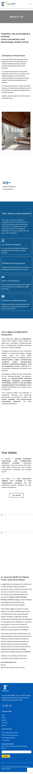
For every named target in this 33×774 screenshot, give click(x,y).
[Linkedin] (6, 705)
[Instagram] (10, 705)
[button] (24, 4)
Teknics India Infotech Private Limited (16, 767)
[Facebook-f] (3, 705)
